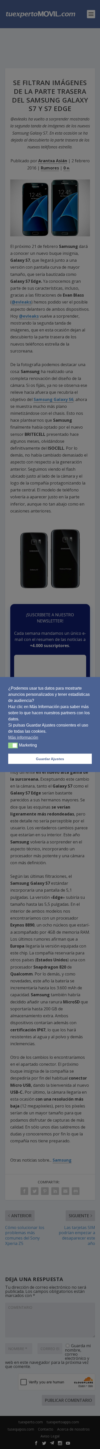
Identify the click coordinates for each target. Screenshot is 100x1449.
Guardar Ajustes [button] (50, 759)
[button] (13, 745)
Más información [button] (23, 737)
